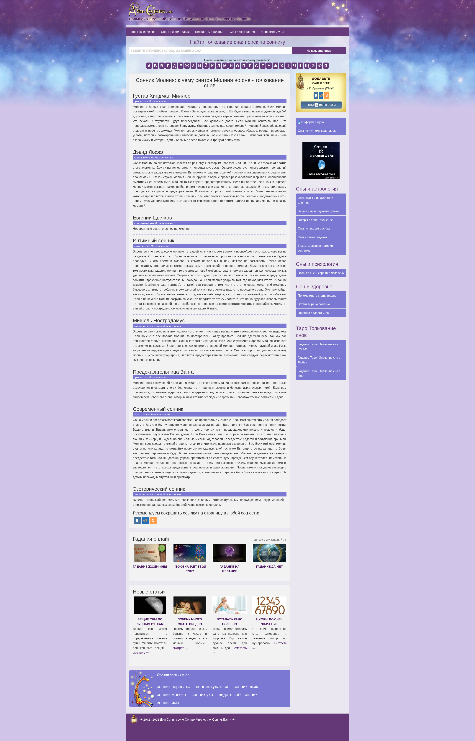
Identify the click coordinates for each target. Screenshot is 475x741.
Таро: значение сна (142, 31)
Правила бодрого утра (313, 313)
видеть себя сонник (238, 694)
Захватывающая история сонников (315, 248)
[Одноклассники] (153, 520)
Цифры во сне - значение (315, 220)
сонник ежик (246, 686)
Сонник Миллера (196, 719)
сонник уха (202, 694)
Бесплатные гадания (209, 31)
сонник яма (168, 702)
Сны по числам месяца (314, 228)
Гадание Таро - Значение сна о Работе (319, 346)
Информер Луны (272, 31)
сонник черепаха (173, 686)
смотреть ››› (141, 652)
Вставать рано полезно (314, 304)
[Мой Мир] (145, 520)
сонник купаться (212, 686)
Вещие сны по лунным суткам (318, 211)
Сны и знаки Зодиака (312, 237)
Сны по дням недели (175, 31)
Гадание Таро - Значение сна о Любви (319, 359)
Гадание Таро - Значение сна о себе (319, 373)
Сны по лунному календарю (317, 130)
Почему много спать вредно (317, 295)
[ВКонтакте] (137, 520)
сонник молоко (171, 694)
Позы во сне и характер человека (321, 273)
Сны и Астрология (242, 31)
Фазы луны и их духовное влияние (315, 200)
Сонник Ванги (221, 719)
